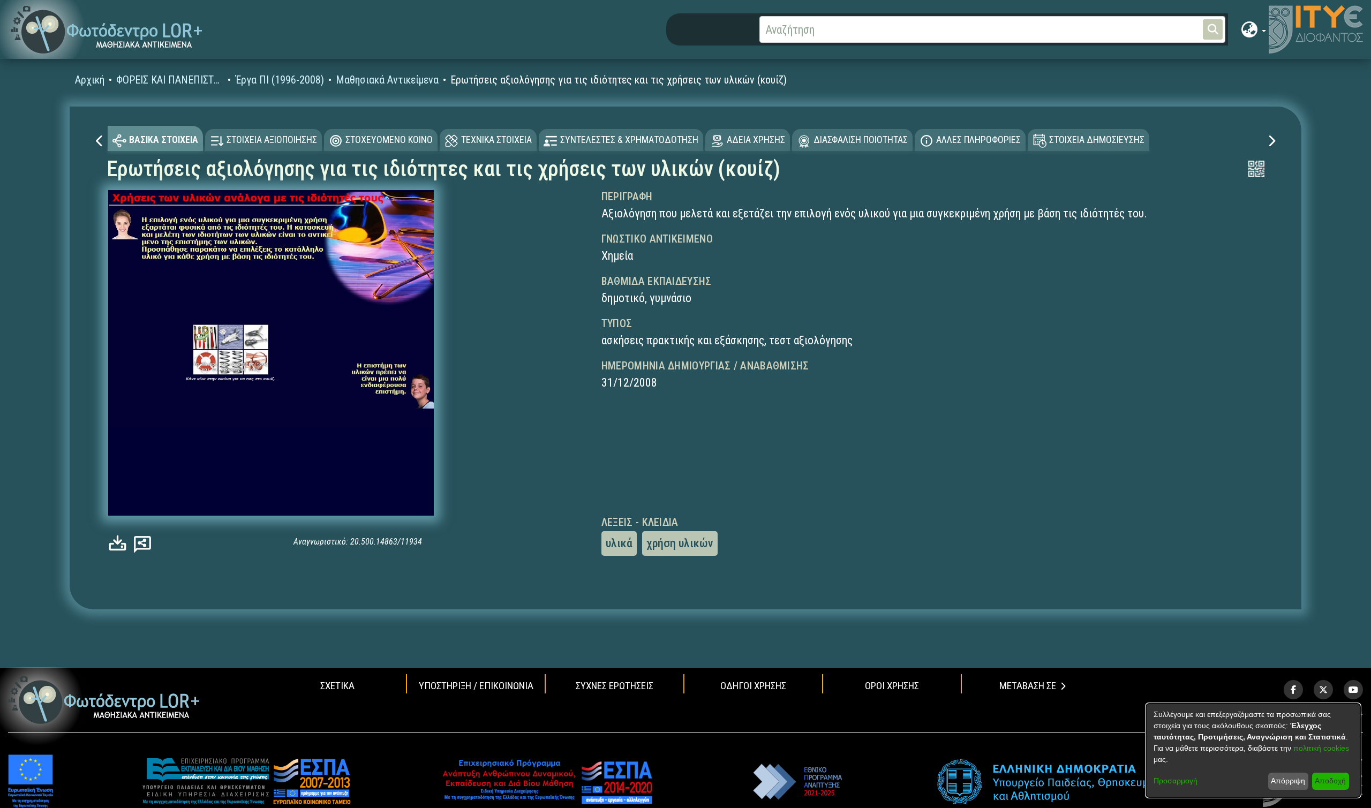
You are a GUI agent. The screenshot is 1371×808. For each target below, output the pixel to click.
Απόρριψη (1288, 780)
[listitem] (1293, 689)
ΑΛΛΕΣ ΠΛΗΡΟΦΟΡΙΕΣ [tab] (978, 139)
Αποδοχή (1330, 780)
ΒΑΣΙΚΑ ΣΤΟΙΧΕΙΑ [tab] (163, 139)
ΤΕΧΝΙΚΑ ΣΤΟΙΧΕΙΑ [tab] (496, 139)
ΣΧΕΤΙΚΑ (337, 685)
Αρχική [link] (89, 79)
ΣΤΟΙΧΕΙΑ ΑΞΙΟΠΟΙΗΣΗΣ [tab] (272, 139)
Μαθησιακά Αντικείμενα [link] (387, 79)
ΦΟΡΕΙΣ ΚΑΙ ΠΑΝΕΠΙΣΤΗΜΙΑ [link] (169, 79)
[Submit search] (1213, 29)
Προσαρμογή (1175, 780)
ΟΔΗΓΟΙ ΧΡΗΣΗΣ (753, 685)
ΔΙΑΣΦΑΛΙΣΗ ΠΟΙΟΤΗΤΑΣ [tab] (860, 139)
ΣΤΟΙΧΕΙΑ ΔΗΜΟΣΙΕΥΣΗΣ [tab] (1096, 139)
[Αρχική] (104, 700)
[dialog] (1253, 750)
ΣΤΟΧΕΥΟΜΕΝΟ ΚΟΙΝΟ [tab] (389, 139)
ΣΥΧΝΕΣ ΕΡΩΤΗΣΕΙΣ (614, 685)
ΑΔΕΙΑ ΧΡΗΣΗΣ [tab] (756, 139)
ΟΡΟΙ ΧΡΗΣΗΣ (892, 685)
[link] (120, 543)
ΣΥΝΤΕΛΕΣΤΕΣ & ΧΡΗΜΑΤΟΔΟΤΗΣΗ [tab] (629, 139)
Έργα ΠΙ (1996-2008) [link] (279, 79)
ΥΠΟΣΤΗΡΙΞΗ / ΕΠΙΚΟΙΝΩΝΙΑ (476, 685)
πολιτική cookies (1321, 748)
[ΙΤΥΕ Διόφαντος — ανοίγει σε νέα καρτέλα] (1316, 29)
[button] (107, 30)
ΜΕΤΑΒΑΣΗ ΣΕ (1027, 685)
